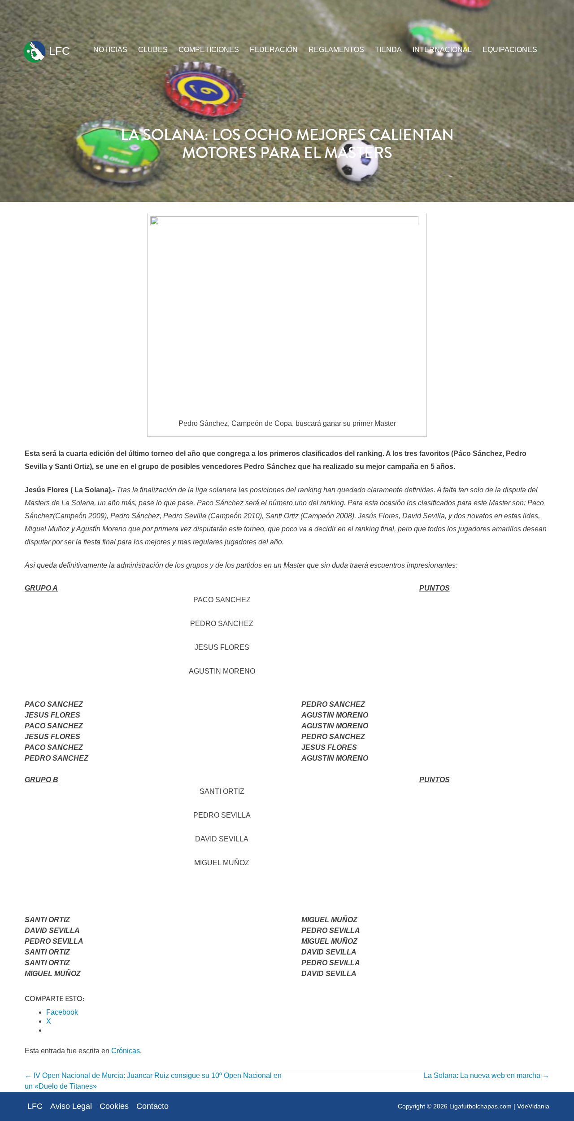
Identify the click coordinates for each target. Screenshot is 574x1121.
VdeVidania (533, 1106)
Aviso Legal (71, 1106)
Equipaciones (510, 49)
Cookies (114, 1106)
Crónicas (125, 1051)
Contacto (152, 1106)
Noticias (110, 49)
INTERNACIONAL (442, 49)
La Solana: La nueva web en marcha (486, 1075)
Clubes (153, 49)
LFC (58, 50)
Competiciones (208, 49)
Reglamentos (336, 49)
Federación (274, 49)
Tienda (388, 49)
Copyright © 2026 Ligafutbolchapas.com (455, 1106)
